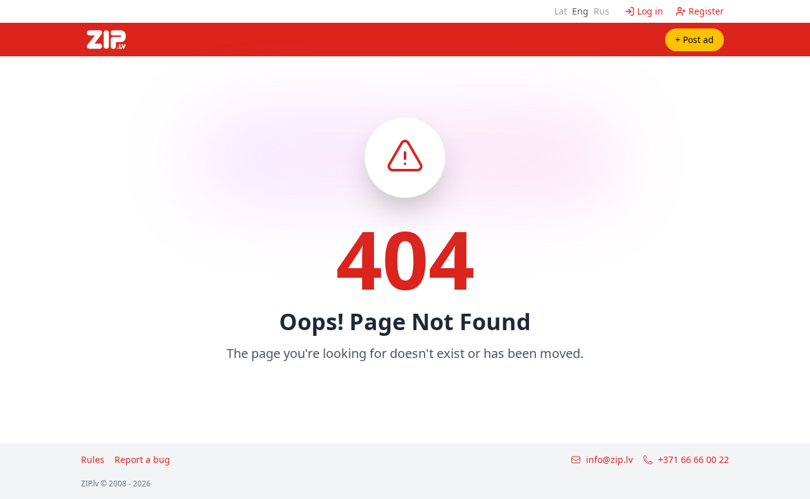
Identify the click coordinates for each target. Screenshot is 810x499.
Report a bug (142, 459)
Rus (601, 11)
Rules (92, 459)
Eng (580, 11)
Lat (560, 11)
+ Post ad (694, 40)
